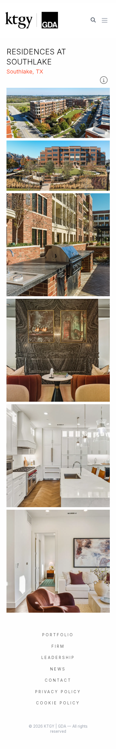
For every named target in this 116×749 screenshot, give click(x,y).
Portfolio (58, 635)
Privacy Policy (58, 692)
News (58, 669)
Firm (58, 646)
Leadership (58, 657)
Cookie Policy (58, 703)
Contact (58, 680)
